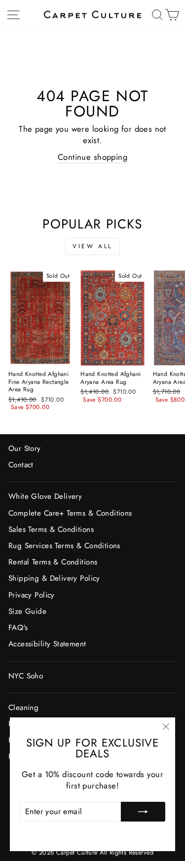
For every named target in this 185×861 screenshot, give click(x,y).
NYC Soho (25, 676)
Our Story (24, 448)
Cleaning (23, 707)
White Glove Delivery (45, 496)
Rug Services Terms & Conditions (64, 545)
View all (92, 246)
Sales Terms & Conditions (51, 529)
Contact (21, 464)
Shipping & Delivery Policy (54, 578)
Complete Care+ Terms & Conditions (70, 513)
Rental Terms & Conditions (52, 562)
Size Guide (27, 611)
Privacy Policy (31, 595)
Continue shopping (92, 157)
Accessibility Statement (47, 643)
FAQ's (18, 627)
